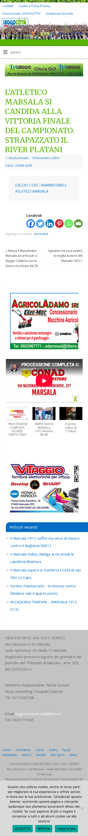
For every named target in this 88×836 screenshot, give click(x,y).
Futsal (66, 750)
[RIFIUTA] (81, 808)
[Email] (78, 223)
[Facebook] (74, 25)
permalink (41, 234)
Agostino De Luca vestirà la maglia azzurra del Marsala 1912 (65, 256)
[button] (17, 424)
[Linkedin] (49, 223)
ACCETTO (22, 829)
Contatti (7, 6)
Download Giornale (59, 14)
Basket (41, 755)
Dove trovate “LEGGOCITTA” (21, 14)
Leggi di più (66, 829)
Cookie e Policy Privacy (34, 6)
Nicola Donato (19, 158)
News (73, 755)
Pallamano (9, 755)
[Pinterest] (59, 223)
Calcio (9, 165)
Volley (53, 750)
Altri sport (58, 755)
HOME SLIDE (23, 165)
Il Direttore (23, 750)
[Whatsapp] (69, 223)
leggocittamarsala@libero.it (38, 713)
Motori (27, 755)
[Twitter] (82, 25)
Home (6, 750)
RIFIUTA (44, 829)
